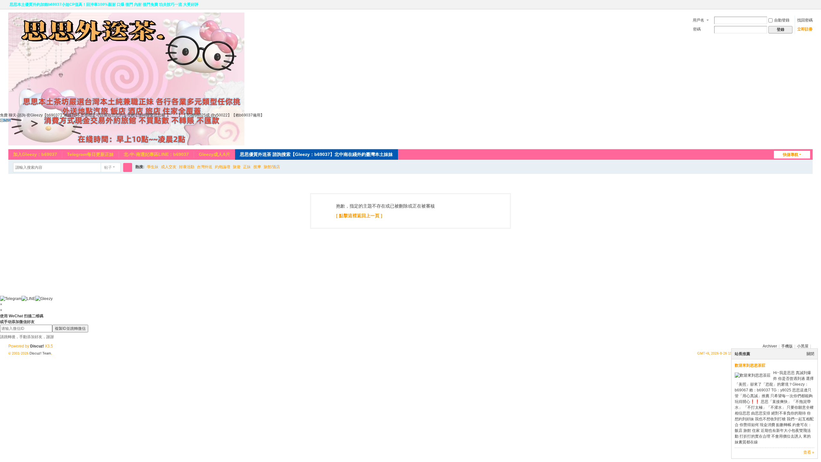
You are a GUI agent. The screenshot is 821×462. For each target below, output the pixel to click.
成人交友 (168, 167)
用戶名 (698, 20)
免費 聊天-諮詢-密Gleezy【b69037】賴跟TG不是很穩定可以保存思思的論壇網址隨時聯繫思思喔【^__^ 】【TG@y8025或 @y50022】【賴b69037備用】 (132, 115)
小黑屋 (802, 346)
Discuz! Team (40, 353)
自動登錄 (782, 20)
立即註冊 (805, 29)
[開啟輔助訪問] (803, 4)
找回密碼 (805, 20)
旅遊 (237, 167)
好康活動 (186, 167)
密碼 (697, 29)
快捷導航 (790, 154)
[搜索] (127, 167)
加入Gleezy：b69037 (35, 154)
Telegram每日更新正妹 (90, 154)
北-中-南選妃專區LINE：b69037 (156, 154)
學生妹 (152, 167)
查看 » (808, 452)
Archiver (770, 346)
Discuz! (37, 346)
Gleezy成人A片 (214, 154)
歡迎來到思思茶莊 (750, 365)
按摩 (257, 167)
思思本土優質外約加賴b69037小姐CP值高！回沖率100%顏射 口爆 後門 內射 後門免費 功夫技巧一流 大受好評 (104, 4)
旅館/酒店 (272, 167)
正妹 (247, 167)
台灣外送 (204, 167)
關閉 (810, 354)
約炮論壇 (222, 167)
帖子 (108, 167)
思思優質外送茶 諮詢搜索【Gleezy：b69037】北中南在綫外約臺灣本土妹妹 (316, 154)
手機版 (787, 346)
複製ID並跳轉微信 (70, 328)
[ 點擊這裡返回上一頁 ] (359, 215)
